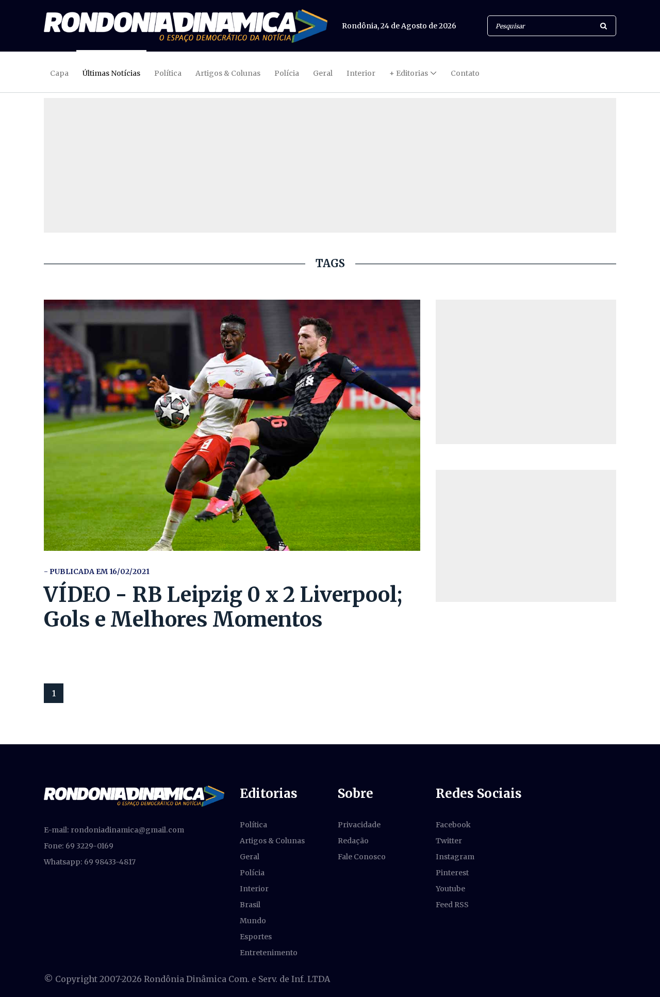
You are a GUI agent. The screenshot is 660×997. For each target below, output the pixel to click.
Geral (323, 73)
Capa (59, 73)
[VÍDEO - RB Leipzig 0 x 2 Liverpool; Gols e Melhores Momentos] (232, 425)
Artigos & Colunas (227, 73)
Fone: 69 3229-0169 (78, 846)
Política (168, 73)
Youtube (450, 888)
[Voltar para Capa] (185, 26)
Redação (353, 840)
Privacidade (359, 824)
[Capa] (134, 795)
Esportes (256, 936)
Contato (465, 73)
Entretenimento (269, 952)
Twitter (449, 840)
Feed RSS (452, 904)
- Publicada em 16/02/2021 (97, 571)
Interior (360, 73)
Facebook (453, 824)
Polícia (286, 73)
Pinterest (452, 872)
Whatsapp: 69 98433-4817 (90, 862)
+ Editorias (408, 73)
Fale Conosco (362, 856)
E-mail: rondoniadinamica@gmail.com (114, 830)
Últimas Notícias (111, 73)
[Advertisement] (526, 372)
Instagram (455, 856)
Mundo (253, 920)
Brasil (250, 904)
